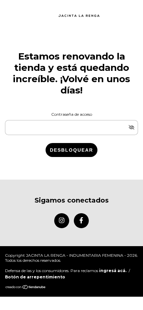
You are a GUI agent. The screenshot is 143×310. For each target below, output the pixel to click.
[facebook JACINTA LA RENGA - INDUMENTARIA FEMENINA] (81, 220)
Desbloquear (71, 150)
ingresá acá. (112, 270)
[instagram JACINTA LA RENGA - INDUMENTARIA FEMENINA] (61, 220)
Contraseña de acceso (71, 114)
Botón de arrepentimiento (35, 276)
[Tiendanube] (26, 287)
